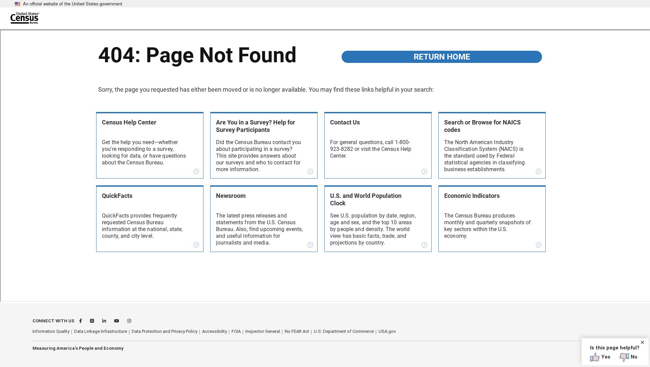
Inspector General (262, 331)
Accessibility (214, 331)
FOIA (236, 331)
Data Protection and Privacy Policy (164, 331)
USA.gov (387, 331)
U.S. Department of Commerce (344, 331)
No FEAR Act (297, 331)
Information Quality (50, 331)
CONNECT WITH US (53, 320)
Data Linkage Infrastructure (100, 331)
